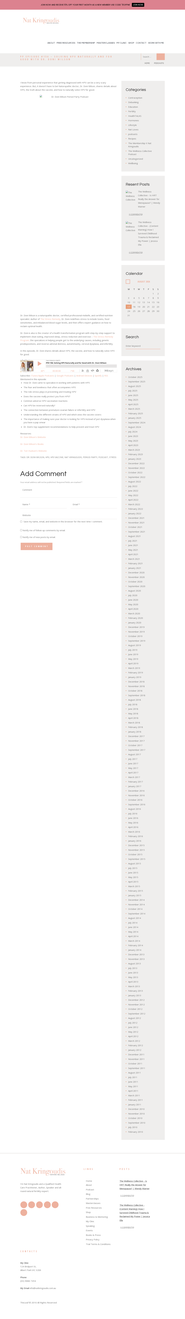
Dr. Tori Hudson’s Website (33, 450)
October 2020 (135, 581)
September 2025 (136, 381)
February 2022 (135, 508)
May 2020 (133, 604)
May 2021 (133, 549)
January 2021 (134, 568)
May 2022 (133, 495)
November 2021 (136, 522)
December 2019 (136, 627)
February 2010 (135, 1131)
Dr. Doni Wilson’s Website (33, 437)
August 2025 (134, 386)
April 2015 (133, 881)
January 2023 (134, 458)
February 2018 (135, 727)
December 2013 (136, 954)
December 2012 (136, 999)
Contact (141, 43)
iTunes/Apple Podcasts (42, 375)
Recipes (132, 138)
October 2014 (135, 908)
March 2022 (134, 504)
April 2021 (133, 554)
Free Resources (66, 43)
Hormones (133, 120)
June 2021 (133, 545)
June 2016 (133, 818)
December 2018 (136, 681)
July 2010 (132, 1127)
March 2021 (134, 558)
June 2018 (133, 708)
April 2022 (133, 499)
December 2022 (136, 463)
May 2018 (133, 713)
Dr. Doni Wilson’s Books (32, 444)
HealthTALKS (134, 115)
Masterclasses (106, 43)
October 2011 (135, 1063)
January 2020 (134, 622)
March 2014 (134, 940)
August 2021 (134, 536)
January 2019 (134, 677)
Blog (88, 1194)
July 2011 (132, 1077)
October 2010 (135, 1118)
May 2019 (133, 658)
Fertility (132, 111)
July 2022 (132, 486)
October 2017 (135, 745)
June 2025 (133, 395)
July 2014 (132, 922)
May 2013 (133, 977)
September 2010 (136, 1122)
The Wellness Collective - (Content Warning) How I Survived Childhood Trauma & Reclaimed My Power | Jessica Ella (148, 233)
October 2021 (135, 527)
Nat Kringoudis (73, 457)
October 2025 (135, 377)
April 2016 (133, 827)
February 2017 (135, 781)
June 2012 (133, 1027)
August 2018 (134, 699)
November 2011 (136, 1059)
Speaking (90, 1225)
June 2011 (133, 1081)
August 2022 (134, 481)
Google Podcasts (65, 375)
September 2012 (136, 1013)
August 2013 (134, 963)
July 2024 (132, 431)
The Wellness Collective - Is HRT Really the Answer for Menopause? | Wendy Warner (149, 199)
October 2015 (135, 854)
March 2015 (134, 886)
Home (147, 63)
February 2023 (135, 454)
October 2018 (135, 690)
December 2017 (136, 736)
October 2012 (135, 1009)
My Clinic (121, 43)
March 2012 (134, 1040)
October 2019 (135, 636)
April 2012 (133, 1036)
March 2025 (134, 408)
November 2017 (136, 740)
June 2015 (133, 872)
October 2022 (135, 472)
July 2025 (132, 390)
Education (133, 106)
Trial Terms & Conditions (98, 1244)
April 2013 (133, 981)
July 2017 (132, 759)
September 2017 (136, 749)
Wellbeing (133, 163)
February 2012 (135, 1045)
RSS (106, 375)
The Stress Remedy (50, 319)
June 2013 (133, 972)
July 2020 (132, 595)
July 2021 (132, 540)
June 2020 (133, 599)
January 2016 (134, 840)
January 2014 (134, 949)
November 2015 (136, 849)
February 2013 (135, 990)
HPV (47, 457)
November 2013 (136, 959)
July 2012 (132, 1022)
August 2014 (134, 918)
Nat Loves (133, 129)
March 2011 (134, 1095)
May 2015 (133, 877)
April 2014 (133, 936)
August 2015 (134, 863)
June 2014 (133, 927)
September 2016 (136, 804)
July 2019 (132, 649)
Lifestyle (132, 125)
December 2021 (136, 517)
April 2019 (133, 663)
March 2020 (134, 613)
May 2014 (133, 931)
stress (112, 457)
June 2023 (133, 436)
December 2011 (136, 1054)
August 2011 (134, 1072)
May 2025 (133, 399)
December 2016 (136, 790)
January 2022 (134, 513)
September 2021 (136, 531)
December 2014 (136, 899)
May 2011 (133, 1086)
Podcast (103, 457)
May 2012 (133, 1031)
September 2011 (136, 1068)
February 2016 (135, 836)
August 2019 (134, 645)
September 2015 (136, 859)
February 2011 (135, 1099)
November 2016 (136, 795)
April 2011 (133, 1090)
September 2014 (136, 913)
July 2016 (132, 813)
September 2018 (136, 695)
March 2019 (134, 668)
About (51, 43)
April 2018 (133, 718)
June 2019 (133, 654)
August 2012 (134, 1018)
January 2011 (134, 1104)
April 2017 (133, 772)
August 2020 (134, 590)
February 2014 (135, 945)
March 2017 (134, 777)
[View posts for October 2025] (128, 281)
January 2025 (134, 417)
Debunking (133, 102)
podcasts (159, 63)
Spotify (98, 375)
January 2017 (134, 786)
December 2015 (136, 845)
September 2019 (136, 640)
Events (89, 1230)
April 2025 (133, 404)
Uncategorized (135, 158)
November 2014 (136, 904)
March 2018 (134, 722)
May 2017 (133, 768)
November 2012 (136, 1004)
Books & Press (93, 1235)
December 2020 (136, 572)
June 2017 (133, 763)
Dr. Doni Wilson (35, 457)
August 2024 (134, 427)
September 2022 (136, 477)
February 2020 (135, 617)
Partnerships (92, 1198)
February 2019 (135, 672)
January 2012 (134, 1050)
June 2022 (133, 490)
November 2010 (136, 1113)
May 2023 (133, 440)
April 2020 (133, 608)
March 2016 (134, 831)
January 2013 (134, 995)
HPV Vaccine (56, 457)
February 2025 (135, 413)
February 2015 (135, 890)
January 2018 (134, 731)
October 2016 (135, 799)
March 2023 (134, 449)
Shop (131, 43)
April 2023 (133, 445)
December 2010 (136, 1109)
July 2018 (132, 704)
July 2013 (132, 968)
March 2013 (134, 986)
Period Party (90, 457)
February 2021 (135, 563)
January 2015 (134, 895)
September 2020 (136, 586)
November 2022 (136, 468)
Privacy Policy (92, 1239)
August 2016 (134, 808)
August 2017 (134, 754)
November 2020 (136, 577)
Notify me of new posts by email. (39, 537)
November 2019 (136, 631)
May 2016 (133, 822)
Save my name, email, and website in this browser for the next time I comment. (63, 521)
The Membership (86, 43)
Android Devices (84, 375)
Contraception (135, 97)
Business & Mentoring (97, 1216)
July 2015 (132, 868)
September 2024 (136, 422)
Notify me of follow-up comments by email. (44, 530)
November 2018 (136, 686)
